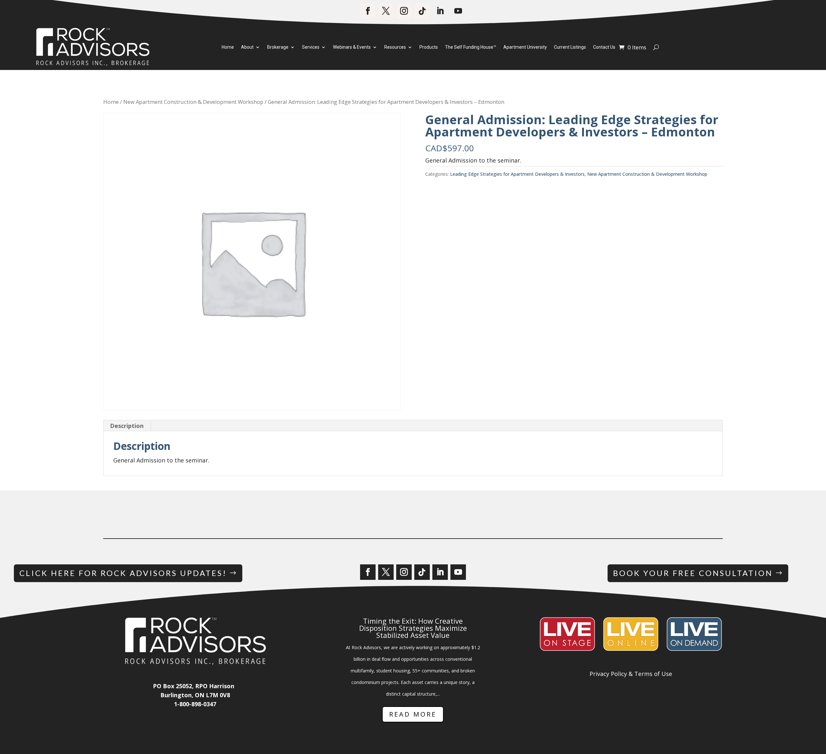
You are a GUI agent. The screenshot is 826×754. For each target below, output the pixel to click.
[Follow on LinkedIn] (440, 11)
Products (428, 47)
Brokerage (277, 47)
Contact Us (604, 47)
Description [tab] (127, 426)
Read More (413, 714)
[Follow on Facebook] (368, 11)
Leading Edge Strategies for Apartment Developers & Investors (517, 174)
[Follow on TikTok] (422, 11)
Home (228, 47)
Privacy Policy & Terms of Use (630, 674)
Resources (395, 47)
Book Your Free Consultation (693, 573)
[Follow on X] (386, 11)
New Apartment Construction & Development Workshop (193, 101)
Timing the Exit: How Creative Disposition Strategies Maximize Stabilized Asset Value (413, 628)
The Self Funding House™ (470, 47)
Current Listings (570, 47)
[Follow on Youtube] (458, 11)
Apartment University (525, 47)
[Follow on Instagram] (404, 11)
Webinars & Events (352, 47)
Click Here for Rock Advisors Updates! (123, 573)
